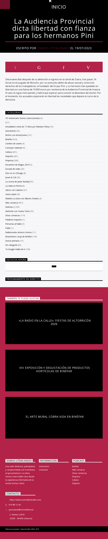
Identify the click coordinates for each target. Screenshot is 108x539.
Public (8, 228)
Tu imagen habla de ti (15, 249)
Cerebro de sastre (13, 143)
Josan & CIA (10, 177)
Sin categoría (11, 245)
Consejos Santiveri (13, 147)
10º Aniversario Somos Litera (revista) (22, 118)
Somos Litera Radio (53, 48)
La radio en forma (13, 185)
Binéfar (8, 139)
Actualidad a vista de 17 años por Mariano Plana (27, 126)
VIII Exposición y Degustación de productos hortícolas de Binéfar (54, 369)
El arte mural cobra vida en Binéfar (55, 417)
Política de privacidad (12, 529)
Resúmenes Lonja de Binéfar (18, 236)
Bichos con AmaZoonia (16, 135)
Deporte (9, 156)
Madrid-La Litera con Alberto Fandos (22, 198)
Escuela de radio (12, 169)
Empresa (9, 160)
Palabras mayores (13, 219)
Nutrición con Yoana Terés (17, 211)
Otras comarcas (12, 215)
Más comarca (11, 202)
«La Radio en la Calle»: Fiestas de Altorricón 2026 (55, 322)
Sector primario (12, 240)
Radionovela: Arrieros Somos (18, 232)
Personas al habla (13, 224)
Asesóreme (10, 131)
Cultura (8, 152)
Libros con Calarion (14, 190)
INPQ (33, 529)
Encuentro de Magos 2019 (17, 164)
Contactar (43, 469)
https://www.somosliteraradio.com (25, 499)
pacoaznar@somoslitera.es (21, 509)
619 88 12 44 (15, 504)
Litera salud (10, 194)
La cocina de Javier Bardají (17, 181)
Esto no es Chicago (14, 173)
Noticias (9, 207)
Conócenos (44, 466)
